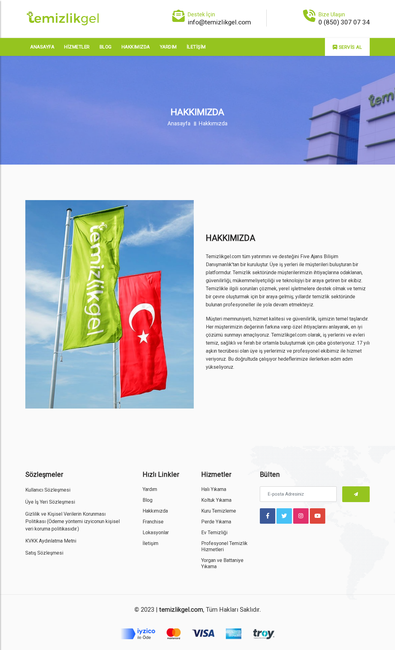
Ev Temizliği (214, 532)
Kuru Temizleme (218, 511)
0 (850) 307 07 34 (344, 22)
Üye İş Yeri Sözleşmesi (50, 502)
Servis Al (349, 47)
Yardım (168, 47)
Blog (106, 47)
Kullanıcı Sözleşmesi (47, 490)
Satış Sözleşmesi (44, 553)
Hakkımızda (136, 47)
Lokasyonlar (156, 532)
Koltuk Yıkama (216, 500)
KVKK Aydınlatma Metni (50, 541)
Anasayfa (42, 47)
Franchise (153, 522)
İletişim (196, 47)
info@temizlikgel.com (219, 22)
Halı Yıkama (213, 489)
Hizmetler (77, 47)
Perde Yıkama (216, 522)
